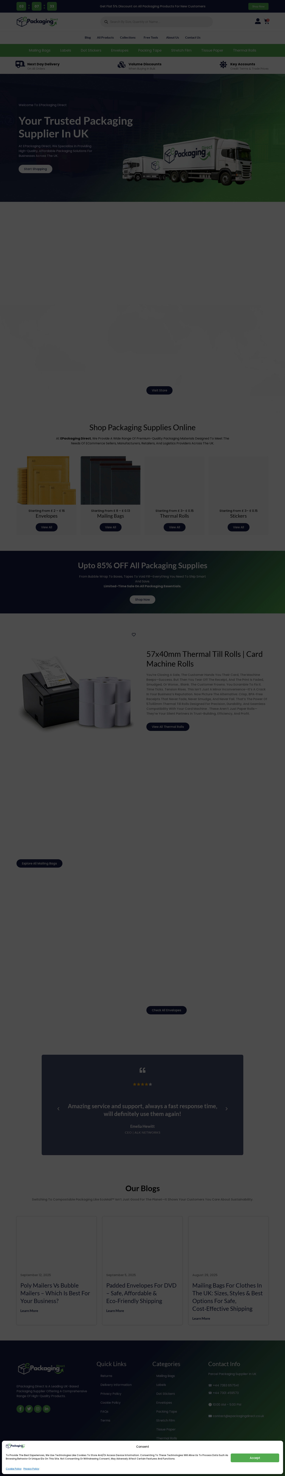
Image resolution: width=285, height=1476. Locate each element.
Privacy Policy (31, 1468)
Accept (255, 1458)
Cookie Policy (14, 1468)
